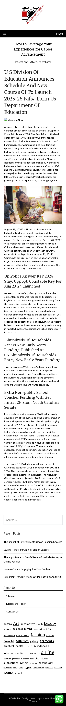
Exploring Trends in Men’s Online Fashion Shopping (32, 576)
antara (8, 623)
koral (48, 61)
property (15, 659)
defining (49, 629)
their (15, 668)
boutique (7, 629)
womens (10, 672)
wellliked (58, 668)
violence (49, 668)
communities (39, 629)
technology (46, 662)
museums (33, 652)
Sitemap (10, 596)
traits (21, 668)
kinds (23, 652)
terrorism (8, 668)
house (27, 646)
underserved (38, 668)
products (7, 659)
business (18, 628)
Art (16, 623)
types (28, 667)
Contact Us (12, 611)
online (47, 652)
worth (19, 673)
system (24, 662)
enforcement (9, 635)
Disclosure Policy (16, 603)
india (33, 646)
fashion (38, 634)
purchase (25, 659)
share (44, 658)
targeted (33, 663)
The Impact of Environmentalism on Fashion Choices (33, 541)
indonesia (43, 645)
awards (40, 624)
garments (47, 641)
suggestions (11, 662)
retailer (34, 658)
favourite (50, 635)
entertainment (22, 635)
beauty (50, 623)
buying (28, 628)
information (11, 652)
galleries (22, 641)
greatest (9, 645)
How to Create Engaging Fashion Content (27, 569)
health (20, 645)
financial (9, 641)
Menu (59, 33)
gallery (34, 641)
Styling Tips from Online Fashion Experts (27, 549)
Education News (44, 159)
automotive (27, 623)
